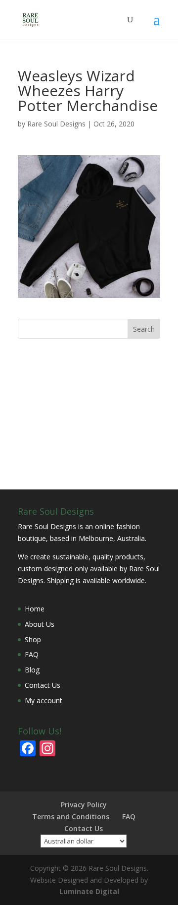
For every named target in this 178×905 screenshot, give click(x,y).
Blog (32, 669)
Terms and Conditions (70, 816)
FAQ (32, 654)
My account (43, 700)
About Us (39, 624)
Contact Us (42, 685)
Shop (33, 639)
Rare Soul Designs (56, 123)
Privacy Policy (84, 804)
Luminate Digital (89, 891)
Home (34, 608)
